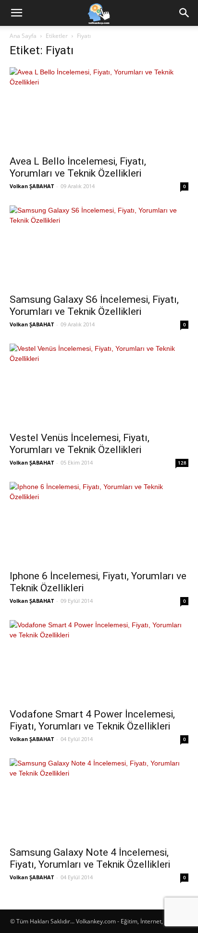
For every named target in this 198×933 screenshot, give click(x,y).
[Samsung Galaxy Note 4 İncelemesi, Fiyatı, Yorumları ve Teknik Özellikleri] (99, 799)
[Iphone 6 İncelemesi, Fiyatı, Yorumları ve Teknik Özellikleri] (99, 523)
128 (182, 462)
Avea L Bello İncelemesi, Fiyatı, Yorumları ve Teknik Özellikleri (78, 167)
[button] (16, 13)
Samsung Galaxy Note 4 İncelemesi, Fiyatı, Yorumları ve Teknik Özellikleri (90, 858)
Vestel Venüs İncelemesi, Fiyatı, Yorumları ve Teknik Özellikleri (79, 443)
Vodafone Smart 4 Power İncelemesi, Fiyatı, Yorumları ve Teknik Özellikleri (92, 720)
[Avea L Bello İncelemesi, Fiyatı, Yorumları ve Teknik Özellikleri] (99, 108)
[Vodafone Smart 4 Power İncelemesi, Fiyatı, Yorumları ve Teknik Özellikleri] (99, 661)
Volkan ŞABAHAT (32, 186)
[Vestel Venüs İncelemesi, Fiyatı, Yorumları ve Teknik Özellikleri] (99, 385)
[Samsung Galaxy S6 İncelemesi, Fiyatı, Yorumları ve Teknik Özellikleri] (99, 246)
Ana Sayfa (23, 36)
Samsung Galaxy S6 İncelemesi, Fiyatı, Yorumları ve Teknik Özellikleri (94, 305)
